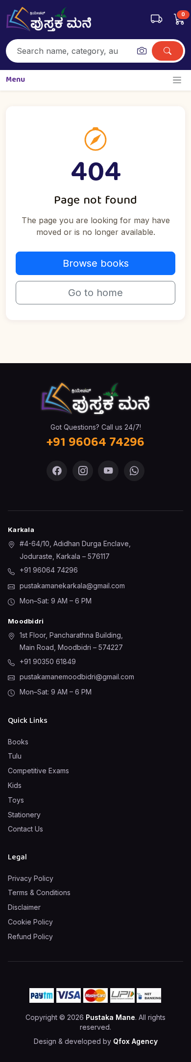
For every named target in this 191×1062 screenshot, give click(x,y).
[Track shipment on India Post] (156, 19)
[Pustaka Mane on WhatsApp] (134, 471)
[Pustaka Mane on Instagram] (82, 471)
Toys (16, 800)
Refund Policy (30, 936)
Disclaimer (24, 907)
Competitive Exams (38, 770)
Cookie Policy (30, 922)
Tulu (15, 756)
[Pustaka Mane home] (49, 19)
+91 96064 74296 (49, 570)
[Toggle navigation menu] (177, 80)
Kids (15, 785)
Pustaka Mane (110, 1017)
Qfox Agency (135, 1041)
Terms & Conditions (39, 892)
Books (18, 742)
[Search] (167, 51)
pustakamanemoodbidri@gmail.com (77, 676)
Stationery (24, 814)
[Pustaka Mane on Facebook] (57, 471)
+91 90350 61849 (48, 661)
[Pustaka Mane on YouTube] (108, 471)
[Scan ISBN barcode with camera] (141, 51)
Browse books (96, 263)
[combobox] (69, 51)
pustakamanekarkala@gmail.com (72, 585)
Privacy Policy (30, 878)
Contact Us (25, 829)
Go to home (95, 293)
